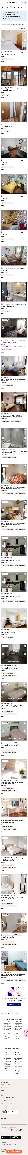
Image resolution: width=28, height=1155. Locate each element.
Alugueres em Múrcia (7, 1058)
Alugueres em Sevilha (7, 1055)
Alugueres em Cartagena (7, 1071)
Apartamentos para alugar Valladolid (7, 1023)
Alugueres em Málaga (18, 1058)
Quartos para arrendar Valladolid (18, 1033)
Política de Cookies (6, 1100)
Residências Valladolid (17, 1037)
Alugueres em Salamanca (18, 1055)
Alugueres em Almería (18, 1062)
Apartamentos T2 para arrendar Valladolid (8, 1028)
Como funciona (5, 1084)
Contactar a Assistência (7, 1116)
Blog (2, 1090)
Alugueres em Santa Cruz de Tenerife (18, 1072)
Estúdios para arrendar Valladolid (7, 1038)
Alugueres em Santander (7, 1067)
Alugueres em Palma (18, 1067)
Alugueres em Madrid (7, 1051)
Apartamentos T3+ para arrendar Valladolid (9, 1033)
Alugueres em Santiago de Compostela (7, 1063)
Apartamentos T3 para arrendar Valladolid (19, 1028)
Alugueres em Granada (18, 1051)
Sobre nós (4, 1087)
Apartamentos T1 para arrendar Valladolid (18, 1023)
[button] (24, 2)
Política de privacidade (7, 1097)
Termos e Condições (6, 1103)
